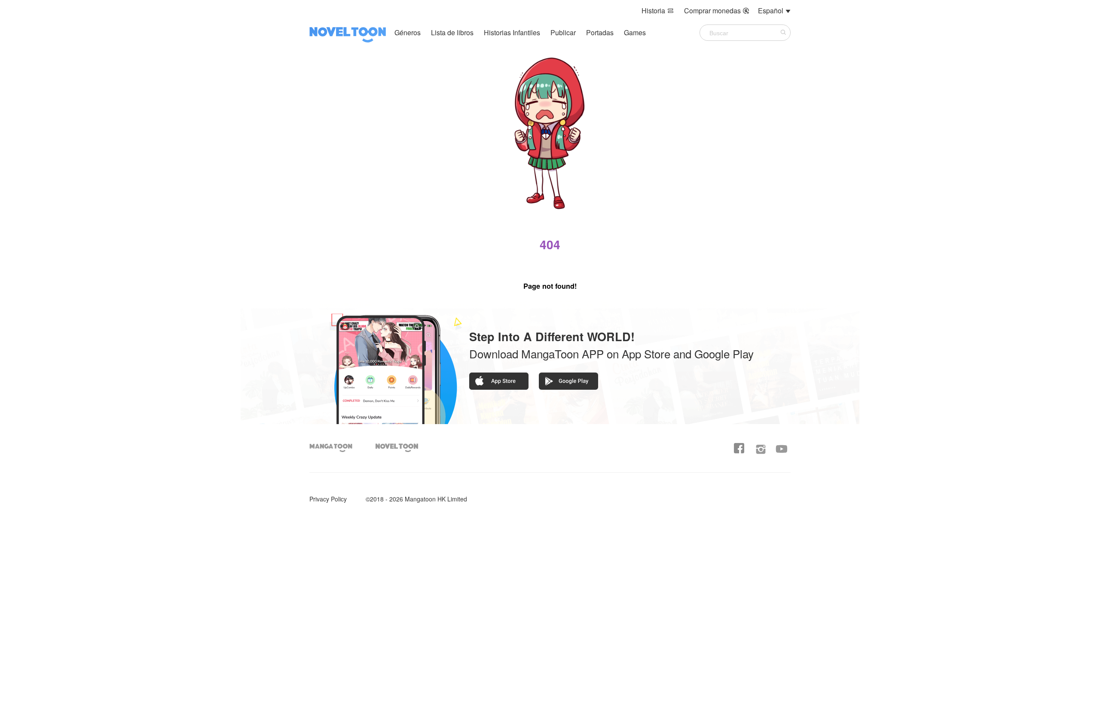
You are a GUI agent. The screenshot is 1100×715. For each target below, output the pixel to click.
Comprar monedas (716, 10)
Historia (658, 10)
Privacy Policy (328, 499)
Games (635, 32)
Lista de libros (452, 32)
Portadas (600, 32)
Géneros (407, 32)
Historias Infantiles (512, 32)
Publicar (564, 32)
